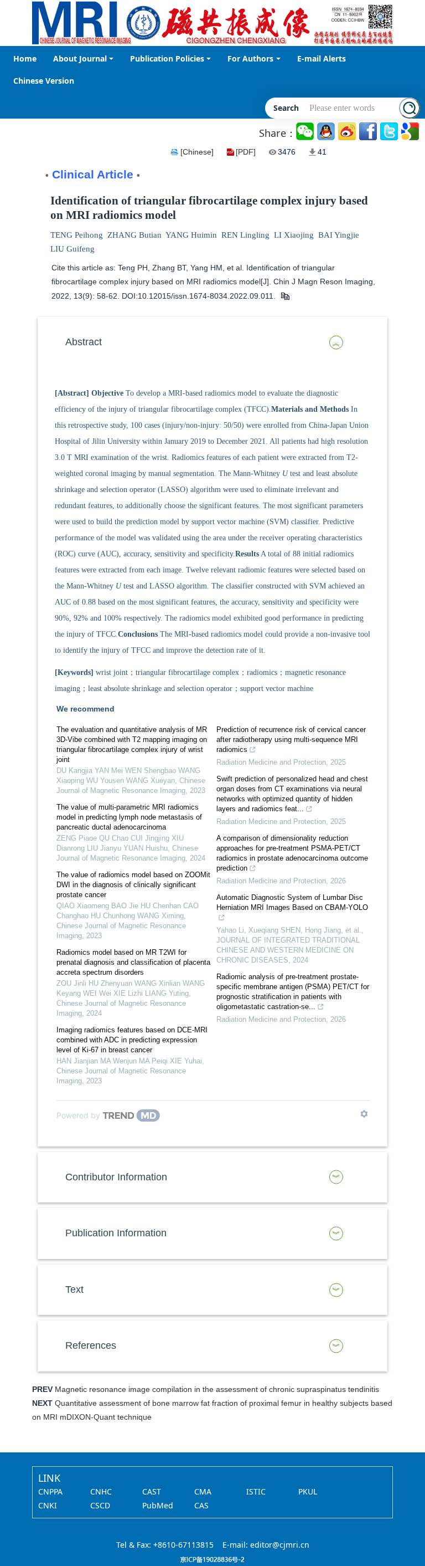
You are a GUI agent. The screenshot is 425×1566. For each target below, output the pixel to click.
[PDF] (246, 151)
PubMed (157, 1505)
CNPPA (50, 1491)
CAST (151, 1491)
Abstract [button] (83, 341)
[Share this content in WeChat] (305, 131)
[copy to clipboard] (285, 295)
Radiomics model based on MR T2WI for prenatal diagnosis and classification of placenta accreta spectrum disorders (133, 962)
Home (25, 58)
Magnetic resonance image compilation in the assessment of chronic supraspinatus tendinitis (217, 1389)
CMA (202, 1491)
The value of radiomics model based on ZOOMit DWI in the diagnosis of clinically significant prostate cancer (133, 885)
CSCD (100, 1505)
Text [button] (74, 1289)
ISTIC (256, 1491)
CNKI (47, 1505)
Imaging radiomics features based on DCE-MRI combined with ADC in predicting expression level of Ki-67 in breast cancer (132, 1040)
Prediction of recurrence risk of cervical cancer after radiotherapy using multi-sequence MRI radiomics (291, 739)
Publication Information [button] (116, 1233)
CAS (201, 1505)
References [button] (90, 1345)
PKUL (307, 1491)
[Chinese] (197, 151)
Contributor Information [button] (116, 1177)
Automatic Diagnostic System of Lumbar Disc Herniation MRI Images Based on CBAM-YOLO (292, 902)
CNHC (101, 1491)
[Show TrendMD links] (364, 1113)
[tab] (213, 342)
